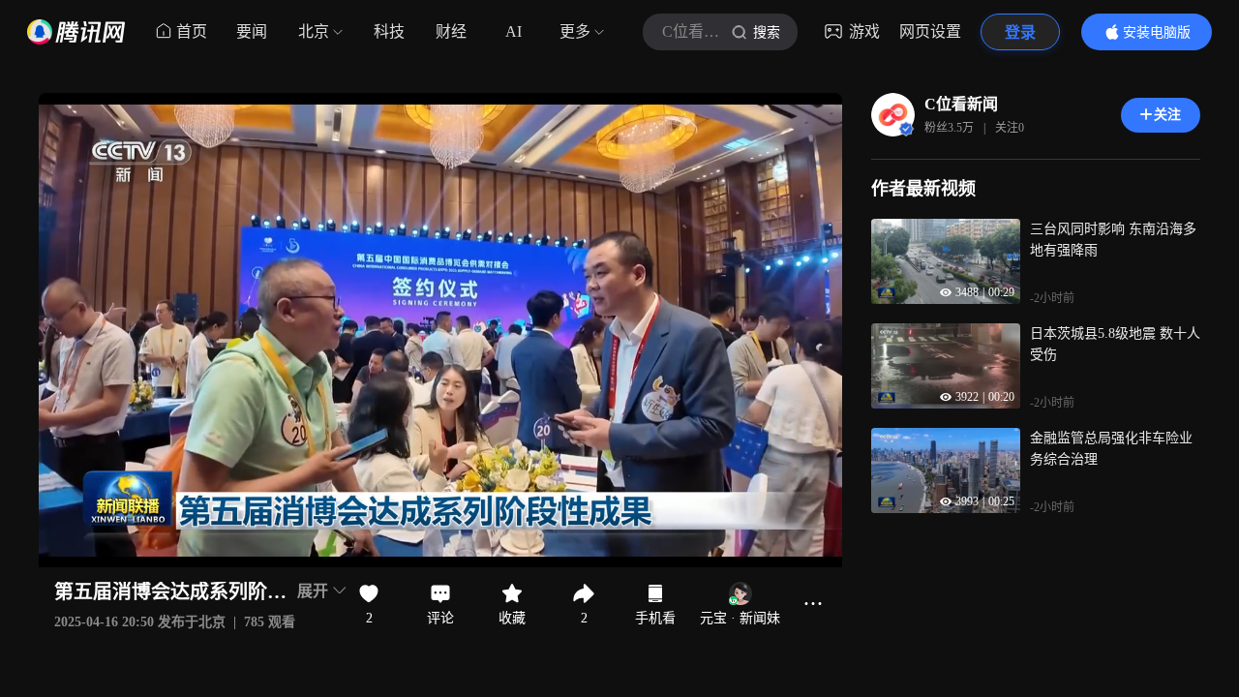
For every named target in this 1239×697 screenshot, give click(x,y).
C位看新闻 (961, 104)
